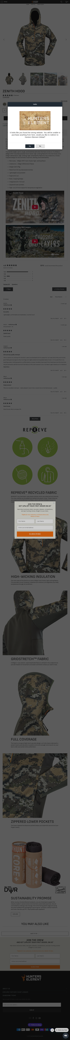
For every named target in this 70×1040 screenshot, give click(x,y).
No (40, 146)
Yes (30, 146)
